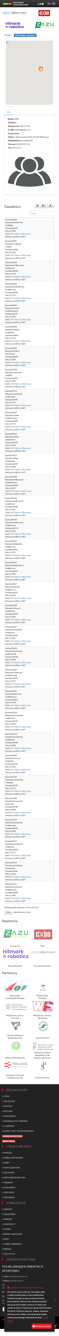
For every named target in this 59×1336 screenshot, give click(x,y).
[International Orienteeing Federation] (15, 986)
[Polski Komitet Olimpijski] (43, 986)
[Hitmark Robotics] (15, 953)
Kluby (7, 34)
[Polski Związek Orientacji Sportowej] (7, 4)
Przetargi (9, 1192)
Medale (7, 1249)
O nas (7, 1096)
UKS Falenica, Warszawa (20, 234)
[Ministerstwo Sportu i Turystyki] (15, 1006)
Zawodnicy (9, 1224)
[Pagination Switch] (37, 205)
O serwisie (9, 1126)
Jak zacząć (9, 1101)
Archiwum (9, 1197)
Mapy (6, 1239)
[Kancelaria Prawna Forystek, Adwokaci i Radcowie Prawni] (14, 13)
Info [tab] (8, 112)
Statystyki (9, 1254)
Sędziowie (9, 1172)
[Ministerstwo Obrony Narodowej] (43, 1006)
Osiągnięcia (10, 1116)
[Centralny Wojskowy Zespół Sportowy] (15, 1026)
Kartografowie (12, 1168)
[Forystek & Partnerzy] (43, 952)
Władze (8, 1153)
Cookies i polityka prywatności (18, 1131)
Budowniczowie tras (14, 1177)
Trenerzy (8, 1182)
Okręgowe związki (13, 1158)
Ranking (8, 1219)
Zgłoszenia (9, 1214)
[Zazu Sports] (44, 25)
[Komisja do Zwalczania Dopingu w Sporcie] (15, 1065)
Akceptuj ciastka (43, 1326)
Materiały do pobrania (15, 1121)
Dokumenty (10, 1187)
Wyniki (7, 1229)
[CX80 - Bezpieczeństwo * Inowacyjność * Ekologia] (44, 13)
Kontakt (8, 1106)
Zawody (8, 1209)
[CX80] (43, 934)
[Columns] (44, 205)
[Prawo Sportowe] (43, 1066)
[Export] (51, 205)
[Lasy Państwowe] (43, 1026)
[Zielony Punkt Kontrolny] (15, 1046)
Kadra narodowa (13, 1234)
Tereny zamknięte (13, 1244)
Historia (8, 1111)
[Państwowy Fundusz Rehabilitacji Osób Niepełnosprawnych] (43, 1046)
